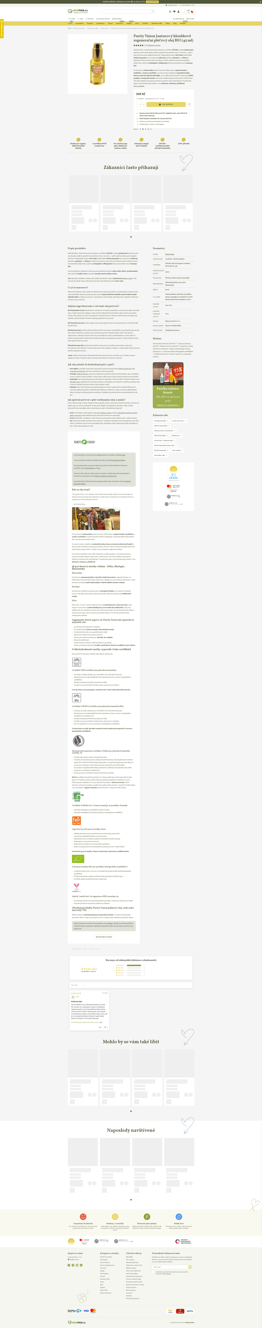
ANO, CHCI (131, 672)
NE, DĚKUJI (131, 680)
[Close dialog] (151, 644)
